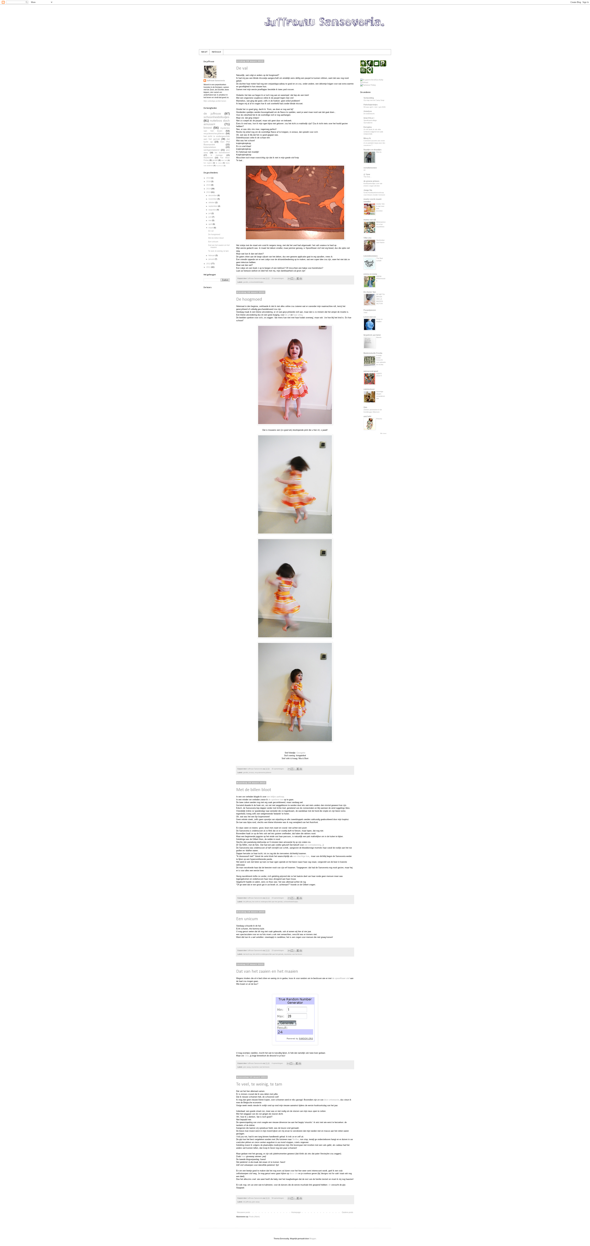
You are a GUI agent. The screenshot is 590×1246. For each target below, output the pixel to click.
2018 (208, 181)
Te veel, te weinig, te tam (259, 1084)
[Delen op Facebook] (297, 278)
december (212, 195)
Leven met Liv (370, 317)
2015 (208, 185)
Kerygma (368, 127)
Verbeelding (369, 98)
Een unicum (247, 919)
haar (244, 1156)
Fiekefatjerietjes (371, 105)
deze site (294, 1173)
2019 (208, 178)
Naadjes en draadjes (373, 150)
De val (242, 68)
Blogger (312, 1239)
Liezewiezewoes (371, 256)
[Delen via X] (295, 278)
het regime (208, 163)
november (212, 199)
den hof (224, 160)
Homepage (296, 1212)
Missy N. (367, 138)
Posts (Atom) (254, 1217)
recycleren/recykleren (263, 772)
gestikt (245, 282)
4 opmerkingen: (278, 1063)
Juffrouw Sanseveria (216, 81)
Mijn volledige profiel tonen (215, 101)
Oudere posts (347, 1212)
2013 (208, 192)
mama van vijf (370, 220)
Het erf (204, 52)
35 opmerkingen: (278, 769)
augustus (212, 210)
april (210, 224)
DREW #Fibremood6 (380, 278)
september (213, 206)
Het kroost (216, 52)
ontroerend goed (371, 371)
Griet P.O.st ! (369, 118)
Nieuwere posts (243, 1212)
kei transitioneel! (222, 153)
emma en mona (370, 274)
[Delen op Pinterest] (300, 278)
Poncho (379, 419)
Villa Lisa (367, 238)
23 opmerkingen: (278, 898)
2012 (208, 264)
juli (209, 213)
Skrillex (295, 1139)
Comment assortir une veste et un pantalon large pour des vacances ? (374, 143)
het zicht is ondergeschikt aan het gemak (267, 902)
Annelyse (368, 111)
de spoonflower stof (341, 978)
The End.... (368, 177)
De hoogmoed (249, 299)
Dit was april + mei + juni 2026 (374, 107)
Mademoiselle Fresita (373, 353)
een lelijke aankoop (275, 797)
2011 (208, 267)
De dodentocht (369, 114)
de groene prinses (371, 181)
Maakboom (208, 158)
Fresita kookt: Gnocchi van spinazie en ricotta (381, 360)
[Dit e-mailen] (289, 278)
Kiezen (378, 337)
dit (329, 1185)
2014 (208, 189)
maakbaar (219, 165)
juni (210, 217)
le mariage (217, 155)
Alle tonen (383, 433)
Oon (247, 1056)
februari (211, 255)
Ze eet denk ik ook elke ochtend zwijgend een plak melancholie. (373, 132)
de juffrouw (247, 902)
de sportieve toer (275, 799)
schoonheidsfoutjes (256, 282)
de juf (287, 315)
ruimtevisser (369, 389)
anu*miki (367, 416)
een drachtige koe (301, 856)
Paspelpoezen (370, 310)
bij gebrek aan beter (372, 335)
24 (364, 170)
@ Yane (367, 174)
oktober (211, 202)
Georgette (301, 753)
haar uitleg (298, 315)
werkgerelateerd (211, 150)
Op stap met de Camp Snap (374, 100)
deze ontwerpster (331, 1100)
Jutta (365, 312)
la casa (219, 163)
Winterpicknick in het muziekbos (380, 224)
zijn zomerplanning (312, 845)
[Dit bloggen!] (292, 278)
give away (247, 1067)
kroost (251, 772)
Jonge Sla (368, 190)
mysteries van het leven (293, 954)
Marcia (378, 152)
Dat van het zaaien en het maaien (267, 971)
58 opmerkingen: (278, 1198)
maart (211, 228)
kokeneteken (210, 147)
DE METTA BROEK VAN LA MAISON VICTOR (380, 298)
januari (211, 259)
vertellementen (370, 168)
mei (210, 220)
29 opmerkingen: (278, 278)
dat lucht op (247, 954)
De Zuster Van (370, 292)
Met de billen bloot (253, 790)
